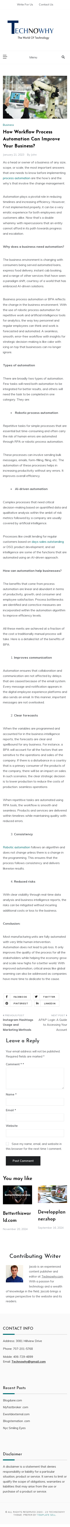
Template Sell (46, 1515)
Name (11, 1094)
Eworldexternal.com (16, 1414)
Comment (14, 1064)
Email (11, 1110)
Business (8, 125)
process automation (16, 178)
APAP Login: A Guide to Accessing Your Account (52, 1025)
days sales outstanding (48, 542)
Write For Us (25, 4)
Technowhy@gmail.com (28, 1361)
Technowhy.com (52, 1276)
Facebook (20, 997)
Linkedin (50, 1003)
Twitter (49, 997)
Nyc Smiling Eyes (14, 1428)
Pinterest (21, 1003)
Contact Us (46, 4)
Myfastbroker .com (15, 1407)
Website (12, 1126)
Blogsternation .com (16, 1421)
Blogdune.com (12, 1400)
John (34, 154)
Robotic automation (16, 847)
